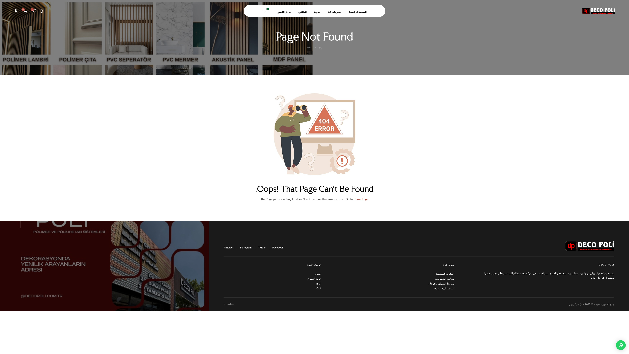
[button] (621, 345)
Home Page (360, 199)
